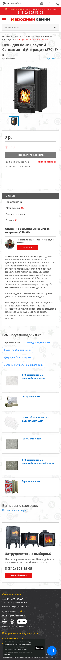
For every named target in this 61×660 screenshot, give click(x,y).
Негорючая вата (31, 396)
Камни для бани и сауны (17, 349)
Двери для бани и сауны (17, 357)
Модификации (15, 208)
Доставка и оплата (15, 214)
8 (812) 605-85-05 (30, 12)
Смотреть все (28, 248)
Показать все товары (14, 510)
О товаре (10, 195)
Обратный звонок (19, 575)
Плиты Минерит (31, 438)
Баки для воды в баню (39, 342)
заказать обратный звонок (14, 602)
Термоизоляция (12, 342)
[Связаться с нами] (52, 651)
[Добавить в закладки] (13, 147)
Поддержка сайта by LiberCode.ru (17, 626)
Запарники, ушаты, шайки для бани (23, 364)
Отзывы (11, 220)
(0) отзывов (52, 58)
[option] (30, 87)
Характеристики (14, 201)
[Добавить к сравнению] (7, 147)
